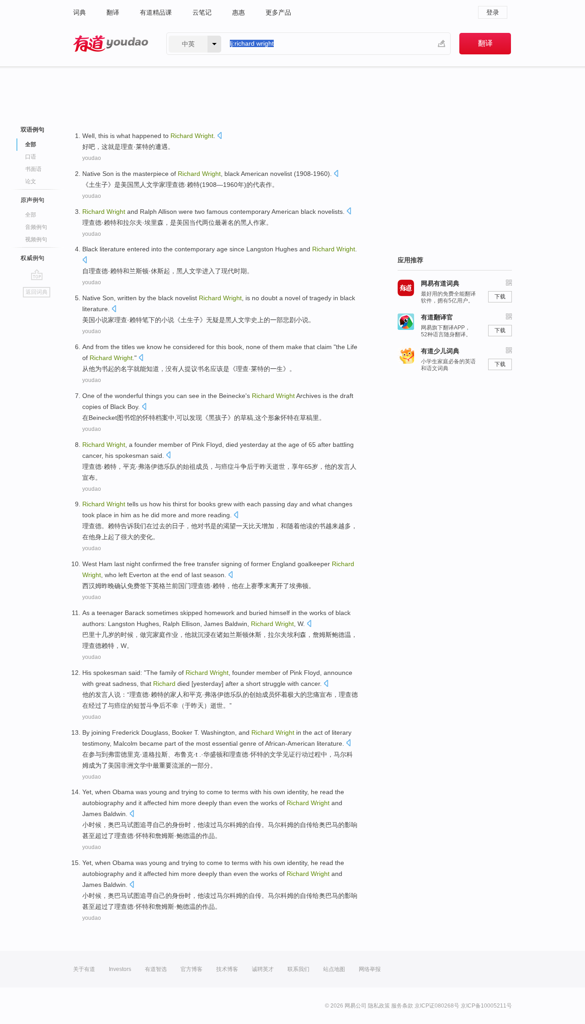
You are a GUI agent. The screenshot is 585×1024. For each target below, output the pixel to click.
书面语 (33, 169)
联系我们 (298, 969)
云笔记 (202, 12)
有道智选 (156, 969)
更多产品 (278, 12)
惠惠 (238, 12)
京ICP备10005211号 (486, 1006)
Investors (120, 969)
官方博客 (191, 969)
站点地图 (334, 969)
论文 (30, 181)
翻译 (112, 12)
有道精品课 (156, 12)
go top (37, 274)
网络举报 (370, 969)
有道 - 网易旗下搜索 (110, 43)
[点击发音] (219, 136)
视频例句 (36, 239)
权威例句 (32, 258)
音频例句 (36, 227)
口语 (30, 157)
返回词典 (37, 292)
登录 (492, 12)
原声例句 (32, 199)
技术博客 (227, 969)
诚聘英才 (263, 969)
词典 (79, 12)
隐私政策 (379, 1006)
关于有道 (84, 969)
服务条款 (402, 1006)
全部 (30, 215)
